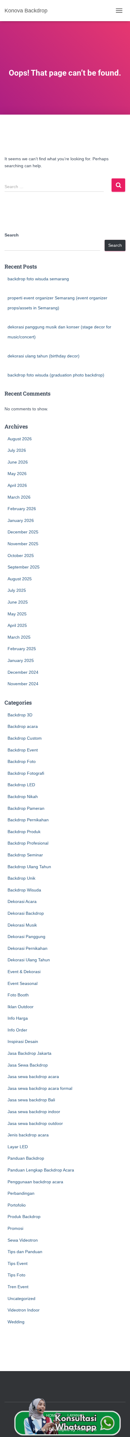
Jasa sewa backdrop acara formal (40, 1088)
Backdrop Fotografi (26, 773)
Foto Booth (18, 994)
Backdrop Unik (21, 878)
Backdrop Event (23, 750)
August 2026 (20, 438)
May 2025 (17, 613)
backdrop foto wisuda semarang (38, 278)
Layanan (75, 1415)
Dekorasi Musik (22, 925)
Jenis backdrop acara (28, 1134)
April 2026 (17, 485)
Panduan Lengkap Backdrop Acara (41, 1170)
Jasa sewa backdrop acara (33, 1076)
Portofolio (17, 1205)
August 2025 (20, 578)
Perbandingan (21, 1193)
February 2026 (22, 508)
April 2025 (17, 625)
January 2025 (21, 660)
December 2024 (23, 672)
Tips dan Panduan (25, 1251)
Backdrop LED (21, 784)
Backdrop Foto (22, 761)
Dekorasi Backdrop (26, 913)
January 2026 (21, 520)
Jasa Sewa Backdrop (28, 1065)
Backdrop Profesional (28, 843)
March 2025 (19, 637)
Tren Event (18, 1286)
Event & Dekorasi (24, 971)
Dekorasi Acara (22, 901)
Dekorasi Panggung (26, 936)
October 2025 (21, 555)
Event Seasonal (22, 983)
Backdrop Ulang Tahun (29, 866)
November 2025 (23, 543)
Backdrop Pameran (26, 808)
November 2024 (23, 683)
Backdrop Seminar (25, 854)
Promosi (15, 1228)
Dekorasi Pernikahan (27, 948)
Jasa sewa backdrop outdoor (35, 1123)
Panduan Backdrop (26, 1158)
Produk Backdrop (24, 1216)
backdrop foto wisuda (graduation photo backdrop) (56, 375)
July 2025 (17, 590)
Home (51, 1415)
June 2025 (18, 602)
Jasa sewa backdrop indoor (34, 1111)
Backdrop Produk (24, 831)
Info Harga (18, 1018)
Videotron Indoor (24, 1310)
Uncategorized (21, 1298)
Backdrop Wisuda (24, 890)
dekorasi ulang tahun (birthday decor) (44, 356)
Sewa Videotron (23, 1240)
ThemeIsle (86, 1429)
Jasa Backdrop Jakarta (29, 1053)
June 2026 (18, 462)
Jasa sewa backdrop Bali (31, 1099)
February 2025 (22, 648)
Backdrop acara (23, 726)
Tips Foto (16, 1274)
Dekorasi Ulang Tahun (29, 959)
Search (12, 235)
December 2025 (23, 532)
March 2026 (19, 497)
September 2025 (24, 567)
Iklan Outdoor (21, 1006)
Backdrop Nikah (23, 796)
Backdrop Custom (25, 738)
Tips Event (18, 1263)
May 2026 (17, 473)
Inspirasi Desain (23, 1041)
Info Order (17, 1030)
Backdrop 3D (20, 714)
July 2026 (17, 450)
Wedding (16, 1321)
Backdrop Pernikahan (28, 819)
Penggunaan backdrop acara (35, 1181)
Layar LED (18, 1146)
